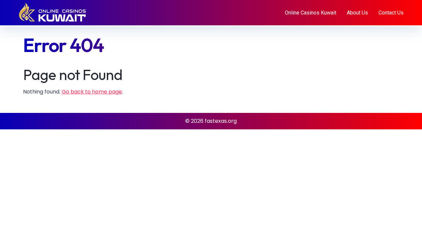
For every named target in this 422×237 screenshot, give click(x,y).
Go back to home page (92, 91)
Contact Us (391, 13)
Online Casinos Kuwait (310, 13)
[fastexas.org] (59, 12)
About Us (357, 13)
